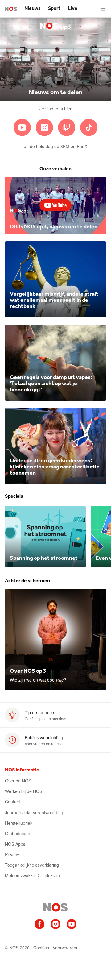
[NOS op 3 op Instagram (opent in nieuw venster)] (44, 127)
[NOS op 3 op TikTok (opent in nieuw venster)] (88, 127)
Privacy (12, 854)
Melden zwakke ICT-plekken (32, 875)
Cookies (41, 947)
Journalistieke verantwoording (34, 812)
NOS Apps (15, 844)
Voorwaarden (66, 947)
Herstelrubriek (18, 823)
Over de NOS (18, 780)
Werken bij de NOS (23, 791)
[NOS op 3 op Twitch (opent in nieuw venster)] (66, 127)
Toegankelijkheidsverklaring (32, 865)
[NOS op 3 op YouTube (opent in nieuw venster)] (22, 127)
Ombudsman (17, 833)
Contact (12, 801)
